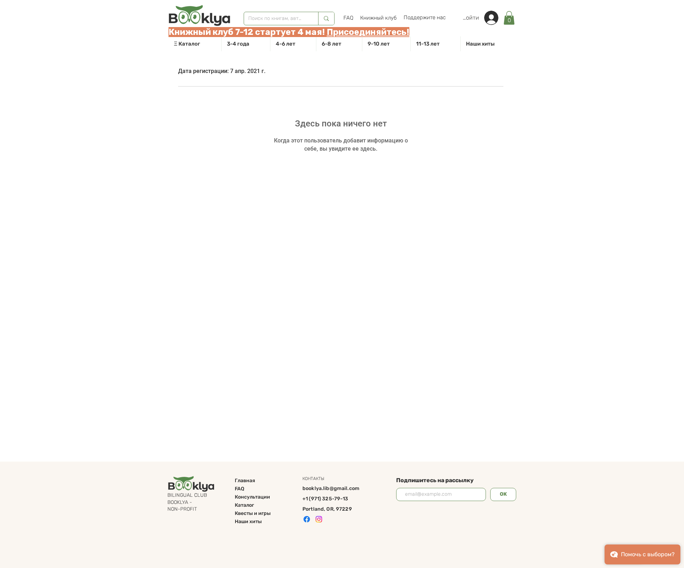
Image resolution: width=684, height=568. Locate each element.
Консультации (252, 497)
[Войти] (494, 18)
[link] (509, 18)
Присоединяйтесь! (368, 32)
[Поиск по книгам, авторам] (326, 18)
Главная (245, 481)
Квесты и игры (253, 513)
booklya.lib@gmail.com (330, 488)
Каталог (244, 505)
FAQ (239, 489)
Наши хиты (248, 522)
